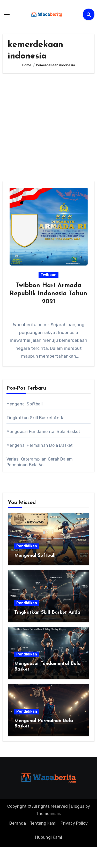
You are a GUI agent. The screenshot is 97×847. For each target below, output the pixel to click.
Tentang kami (43, 823)
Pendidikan (26, 546)
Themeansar (48, 813)
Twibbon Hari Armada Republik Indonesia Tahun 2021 (48, 294)
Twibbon (48, 275)
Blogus (77, 806)
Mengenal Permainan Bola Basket (39, 445)
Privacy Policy (74, 823)
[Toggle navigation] (7, 14)
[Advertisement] (48, 127)
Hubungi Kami (48, 837)
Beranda (17, 823)
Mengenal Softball (24, 404)
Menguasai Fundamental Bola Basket (43, 431)
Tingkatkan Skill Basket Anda (35, 417)
